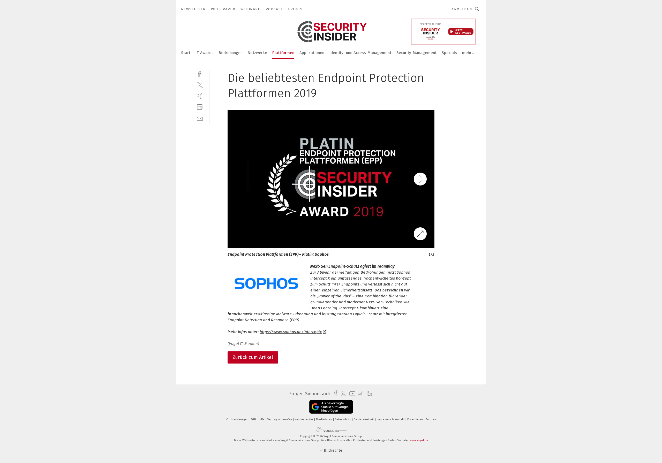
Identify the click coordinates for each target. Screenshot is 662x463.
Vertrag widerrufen (280, 419)
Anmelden (462, 9)
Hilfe (262, 419)
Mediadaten (324, 419)
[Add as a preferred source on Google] (331, 407)
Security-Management (416, 52)
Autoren (431, 419)
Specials (449, 52)
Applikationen (311, 52)
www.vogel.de (419, 440)
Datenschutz (343, 419)
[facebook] (200, 74)
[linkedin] (200, 107)
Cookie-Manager (237, 419)
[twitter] (200, 85)
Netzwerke (257, 52)
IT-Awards (204, 52)
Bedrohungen (231, 52)
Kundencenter (304, 419)
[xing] (200, 96)
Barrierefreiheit (364, 419)
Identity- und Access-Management (360, 52)
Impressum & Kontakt (391, 419)
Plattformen (283, 52)
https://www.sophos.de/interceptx (291, 331)
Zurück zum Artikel (253, 357)
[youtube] (351, 393)
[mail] (200, 118)
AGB (254, 419)
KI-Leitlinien (415, 419)
